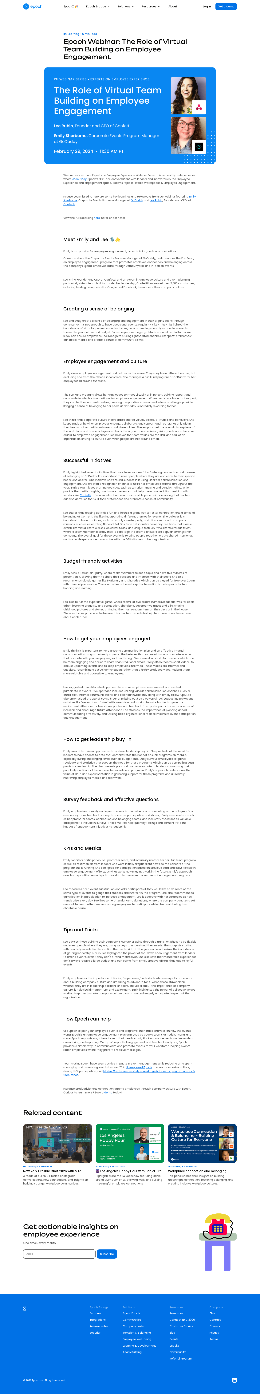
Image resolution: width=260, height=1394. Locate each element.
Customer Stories (181, 1326)
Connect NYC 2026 (182, 1320)
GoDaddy (137, 200)
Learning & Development (139, 1346)
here (97, 218)
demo (108, 1092)
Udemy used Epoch (139, 1067)
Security (95, 1333)
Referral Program (181, 1358)
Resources (176, 1313)
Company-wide (133, 1326)
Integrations (98, 1320)
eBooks (174, 1346)
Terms (214, 1339)
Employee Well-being (137, 1339)
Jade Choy (79, 179)
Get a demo (226, 6)
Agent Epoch (131, 1313)
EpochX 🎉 (71, 6)
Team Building (132, 1352)
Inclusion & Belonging (137, 1333)
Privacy (214, 1333)
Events (174, 1339)
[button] (98, 6)
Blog (172, 1333)
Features (95, 1313)
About (172, 6)
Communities (132, 1320)
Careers (215, 1326)
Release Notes (99, 1326)
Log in (207, 6)
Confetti (69, 204)
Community (178, 1352)
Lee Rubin (156, 200)
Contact (215, 1320)
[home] (32, 6)
